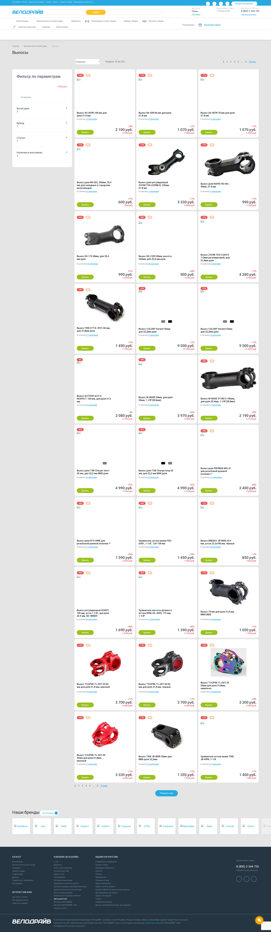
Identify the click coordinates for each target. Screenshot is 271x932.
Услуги (55, 2)
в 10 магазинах (92, 264)
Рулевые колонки (203, 35)
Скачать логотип (60, 908)
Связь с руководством (63, 868)
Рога (188, 35)
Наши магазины (18, 6)
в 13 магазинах (92, 335)
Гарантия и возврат (36, 2)
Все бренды (47, 813)
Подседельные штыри (170, 35)
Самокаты (16, 868)
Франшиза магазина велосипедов (68, 890)
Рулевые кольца (223, 35)
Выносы (18, 35)
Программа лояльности (83, 2)
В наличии (26, 97)
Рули (239, 35)
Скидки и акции (66, 2)
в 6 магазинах (215, 547)
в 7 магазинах (153, 191)
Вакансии (58, 865)
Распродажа (17, 883)
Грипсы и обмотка (72, 35)
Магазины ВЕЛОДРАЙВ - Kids (65, 905)
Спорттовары (17, 874)
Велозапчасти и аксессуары (35, 46)
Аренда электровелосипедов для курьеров (112, 905)
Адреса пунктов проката (105, 887)
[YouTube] (214, 4)
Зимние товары (18, 871)
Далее (252, 61)
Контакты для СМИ (61, 871)
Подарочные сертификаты (23, 880)
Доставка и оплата (20, 2)
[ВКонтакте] (208, 4)
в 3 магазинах (153, 119)
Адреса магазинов (103, 883)
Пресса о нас (59, 874)
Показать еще (166, 793)
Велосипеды (17, 862)
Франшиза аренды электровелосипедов (70, 887)
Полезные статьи (102, 880)
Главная (15, 46)
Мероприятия (100, 877)
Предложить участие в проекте (66, 883)
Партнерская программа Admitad (67, 896)
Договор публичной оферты (106, 893)
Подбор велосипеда (103, 902)
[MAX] (227, 4)
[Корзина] (255, 23)
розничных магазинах (155, 923)
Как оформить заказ (20, 900)
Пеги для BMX (92, 35)
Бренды (15, 877)
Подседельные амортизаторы (117, 35)
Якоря (262, 35)
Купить (85, 132)
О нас (56, 862)
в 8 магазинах (153, 264)
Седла (250, 35)
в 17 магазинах (215, 477)
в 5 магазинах (91, 119)
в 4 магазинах (91, 191)
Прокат (48, 2)
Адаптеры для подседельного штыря (43, 35)
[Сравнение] (240, 23)
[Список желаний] (248, 23)
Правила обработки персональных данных (112, 890)
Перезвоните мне (248, 14)
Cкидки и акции (101, 865)
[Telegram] (221, 4)
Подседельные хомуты (145, 35)
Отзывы (98, 874)
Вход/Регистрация (244, 4)
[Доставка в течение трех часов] (87, 75)
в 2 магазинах (153, 335)
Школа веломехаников (63, 893)
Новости (98, 871)
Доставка (196, 14)
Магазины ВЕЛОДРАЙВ (63, 902)
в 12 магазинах (92, 547)
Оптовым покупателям (63, 880)
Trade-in (98, 899)
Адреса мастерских (103, 896)
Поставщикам (59, 877)
